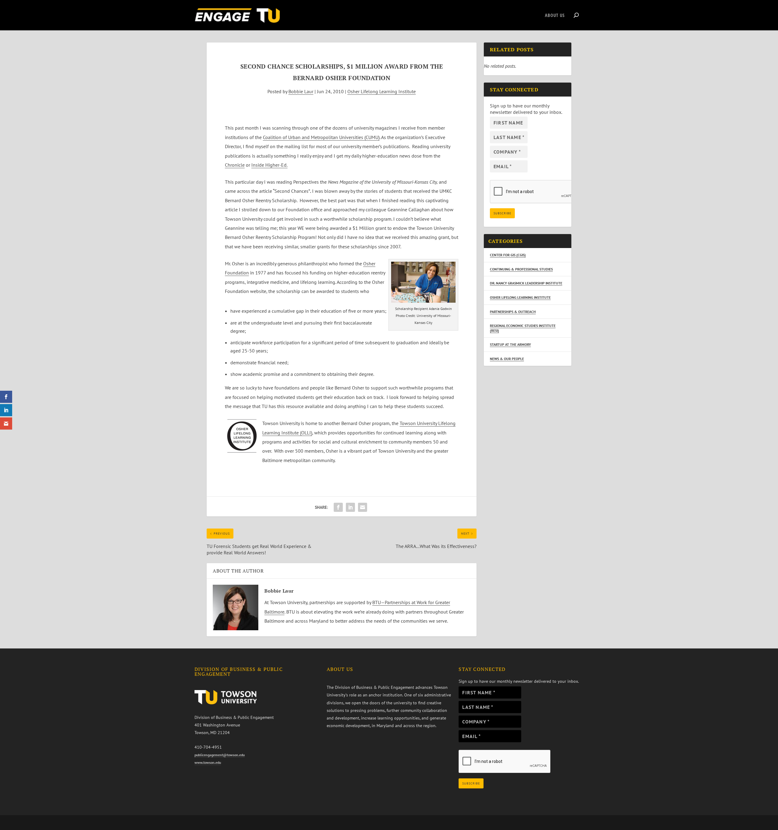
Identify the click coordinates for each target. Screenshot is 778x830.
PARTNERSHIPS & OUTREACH (513, 311)
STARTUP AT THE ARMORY (510, 344)
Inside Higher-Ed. (269, 165)
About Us (555, 15)
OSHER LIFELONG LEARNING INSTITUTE (520, 297)
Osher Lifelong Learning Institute (381, 91)
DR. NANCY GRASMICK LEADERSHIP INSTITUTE (526, 283)
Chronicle (235, 165)
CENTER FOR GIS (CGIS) (508, 255)
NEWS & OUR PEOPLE (507, 358)
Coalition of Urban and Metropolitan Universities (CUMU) (321, 137)
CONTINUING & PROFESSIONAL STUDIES (521, 269)
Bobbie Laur (300, 91)
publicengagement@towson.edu (219, 755)
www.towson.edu (207, 762)
